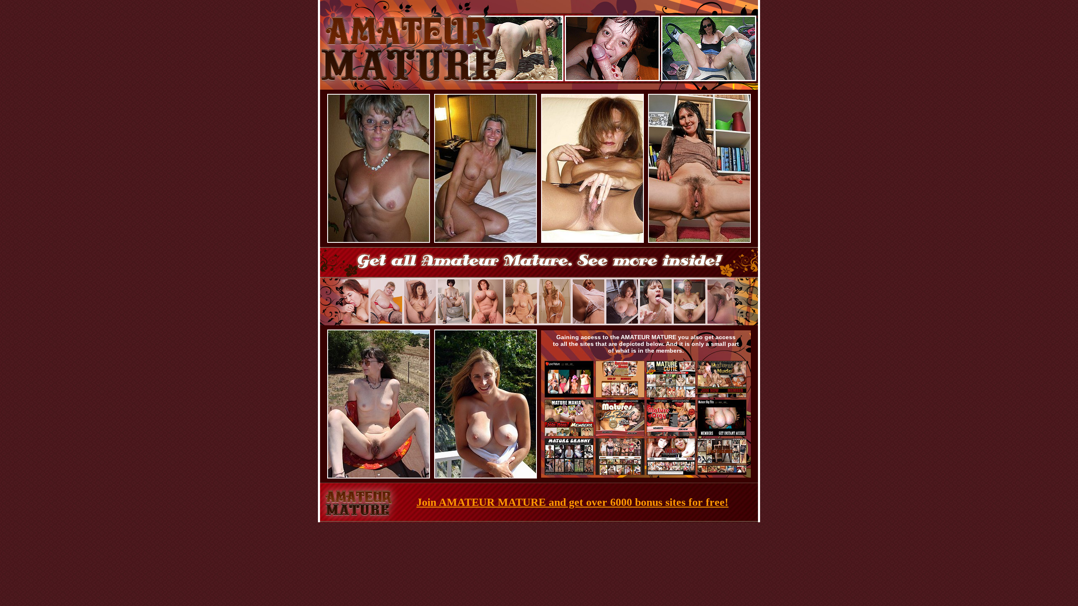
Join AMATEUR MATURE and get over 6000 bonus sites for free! (572, 502)
